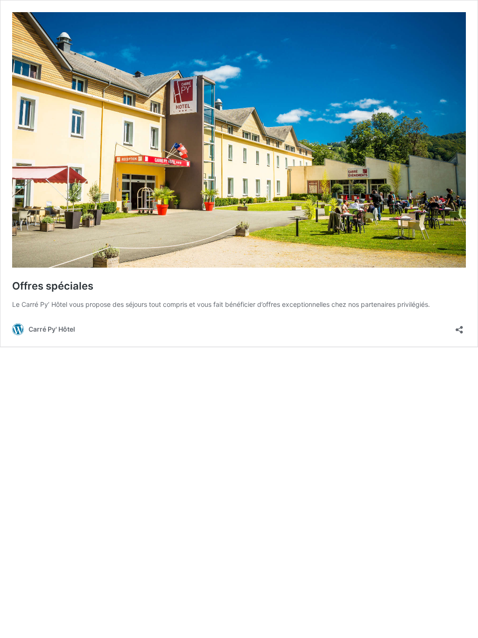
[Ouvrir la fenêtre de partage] (459, 326)
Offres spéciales (52, 286)
